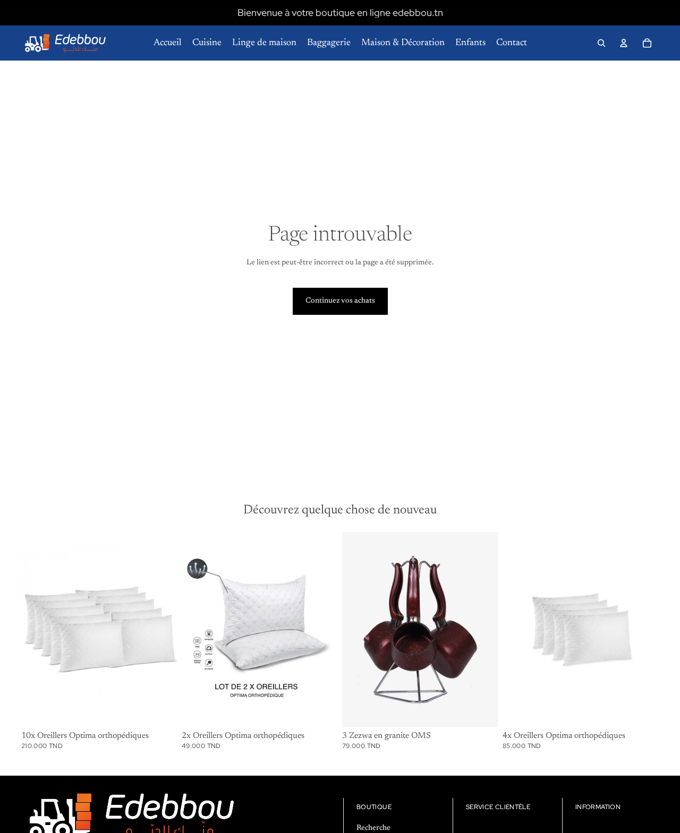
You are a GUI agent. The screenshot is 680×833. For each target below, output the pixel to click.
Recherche (373, 827)
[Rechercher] (601, 43)
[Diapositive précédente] (198, 629)
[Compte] (623, 43)
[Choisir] (481, 710)
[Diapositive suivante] (322, 629)
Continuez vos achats (340, 301)
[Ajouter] (161, 710)
